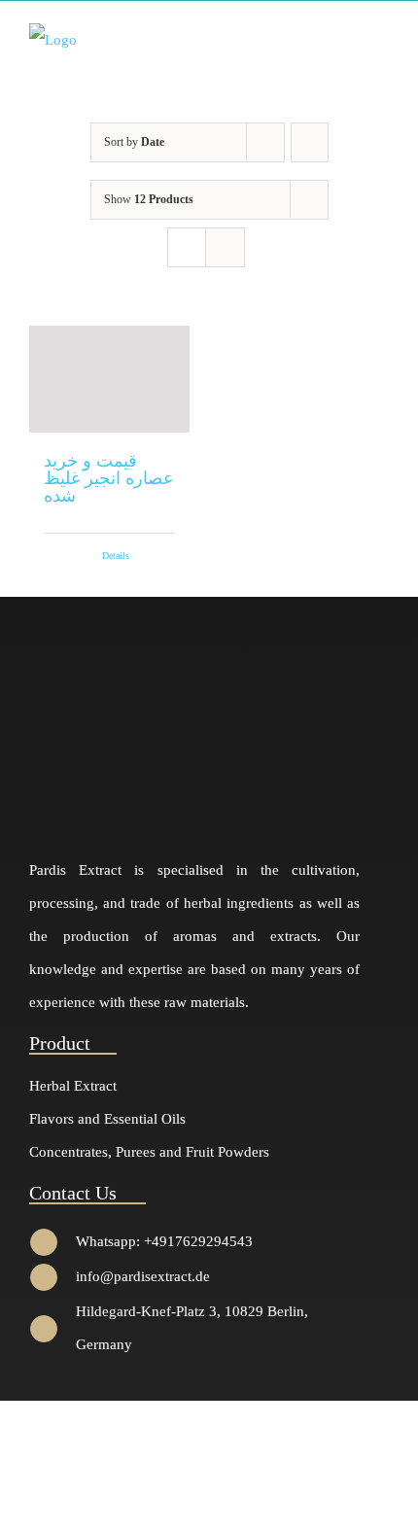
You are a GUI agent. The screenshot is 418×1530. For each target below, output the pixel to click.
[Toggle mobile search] (346, 38)
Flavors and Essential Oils (107, 1119)
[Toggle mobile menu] (381, 38)
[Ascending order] (310, 142)
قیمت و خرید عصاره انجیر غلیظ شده (109, 478)
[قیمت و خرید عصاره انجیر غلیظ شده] (109, 379)
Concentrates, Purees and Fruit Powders (149, 1152)
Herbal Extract (73, 1086)
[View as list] (225, 247)
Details (115, 555)
